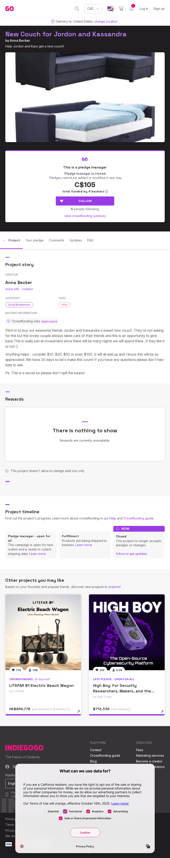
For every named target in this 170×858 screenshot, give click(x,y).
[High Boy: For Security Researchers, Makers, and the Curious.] (127, 632)
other (64, 304)
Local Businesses (19, 304)
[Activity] (131, 9)
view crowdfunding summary (85, 216)
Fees (139, 750)
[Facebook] (7, 767)
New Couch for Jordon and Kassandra (66, 34)
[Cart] (121, 9)
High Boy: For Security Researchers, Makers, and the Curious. (122, 691)
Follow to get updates (131, 554)
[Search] (77, 8)
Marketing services (150, 755)
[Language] (110, 8)
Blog (93, 761)
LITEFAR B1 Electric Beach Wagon (41, 685)
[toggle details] (80, 714)
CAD (90, 8)
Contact (95, 750)
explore (114, 587)
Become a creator (149, 761)
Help (112, 518)
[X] (14, 767)
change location (106, 21)
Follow (85, 201)
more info (12, 289)
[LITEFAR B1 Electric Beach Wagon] (43, 632)
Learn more (37, 554)
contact (27, 289)
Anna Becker (20, 40)
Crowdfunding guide (139, 518)
